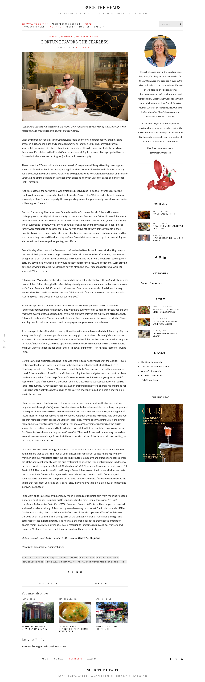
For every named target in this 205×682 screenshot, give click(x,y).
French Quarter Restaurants (60, 558)
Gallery (99, 27)
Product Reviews (34, 27)
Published (55, 27)
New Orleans (86, 558)
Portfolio (75, 659)
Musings (84, 27)
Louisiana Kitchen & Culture (155, 366)
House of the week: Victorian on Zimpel (34, 627)
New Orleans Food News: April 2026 (168, 227)
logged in (41, 646)
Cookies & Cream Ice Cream (165, 334)
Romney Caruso (56, 546)
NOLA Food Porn (149, 379)
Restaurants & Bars (34, 24)
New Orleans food (33, 562)
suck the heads (102, 7)
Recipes (70, 27)
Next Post (101, 583)
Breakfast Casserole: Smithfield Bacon (166, 310)
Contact (59, 659)
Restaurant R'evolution (92, 562)
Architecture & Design (66, 24)
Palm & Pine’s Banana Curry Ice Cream (165, 322)
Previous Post (48, 583)
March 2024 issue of (78, 537)
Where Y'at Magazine (151, 371)
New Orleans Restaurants (61, 562)
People (89, 24)
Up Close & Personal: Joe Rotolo (168, 239)
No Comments (84, 47)
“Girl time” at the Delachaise (106, 627)
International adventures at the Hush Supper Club (74, 629)
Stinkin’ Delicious (164, 214)
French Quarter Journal (152, 375)
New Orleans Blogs (107, 558)
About (46, 659)
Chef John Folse (31, 558)
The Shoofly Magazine (152, 362)
